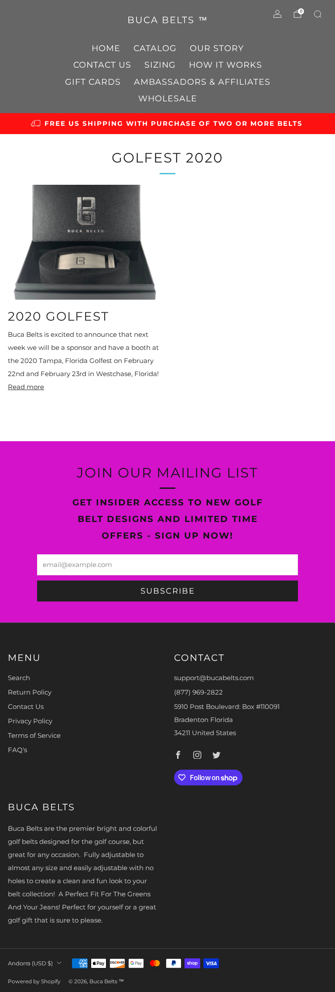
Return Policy (29, 692)
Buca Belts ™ (167, 19)
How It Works (225, 65)
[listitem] (167, 123)
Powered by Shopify (34, 981)
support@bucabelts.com (214, 678)
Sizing (160, 65)
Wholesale (167, 98)
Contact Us (102, 65)
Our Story (217, 48)
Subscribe (167, 591)
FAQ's (17, 750)
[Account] (277, 14)
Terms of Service (34, 736)
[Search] (317, 14)
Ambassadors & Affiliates (202, 82)
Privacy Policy (30, 721)
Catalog (155, 48)
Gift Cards (93, 82)
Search (19, 678)
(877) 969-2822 (198, 692)
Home (106, 48)
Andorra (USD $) (30, 963)
